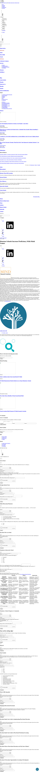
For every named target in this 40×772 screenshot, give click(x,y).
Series (1, 52)
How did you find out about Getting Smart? (7, 477)
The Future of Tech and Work (7, 108)
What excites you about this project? (6, 623)
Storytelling (4, 67)
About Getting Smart (4, 200)
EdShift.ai (2, 72)
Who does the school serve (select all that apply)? (8, 555)
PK (3, 558)
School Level (2, 667)
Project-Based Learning (6, 105)
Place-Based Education (6, 103)
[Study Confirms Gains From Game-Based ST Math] (20, 368)
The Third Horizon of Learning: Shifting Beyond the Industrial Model (11, 156)
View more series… (36, 196)
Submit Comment (3, 424)
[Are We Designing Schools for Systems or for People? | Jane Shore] (20, 116)
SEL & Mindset (4, 106)
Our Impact (4, 446)
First (10, 467)
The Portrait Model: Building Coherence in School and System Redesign (12, 163)
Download (1, 703)
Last (10, 468)
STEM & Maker (5, 107)
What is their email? (3, 570)
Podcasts (3, 5)
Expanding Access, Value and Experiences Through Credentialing (11, 159)
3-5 (3, 560)
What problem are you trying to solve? (6, 496)
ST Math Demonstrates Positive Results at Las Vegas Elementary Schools (15, 380)
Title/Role (2, 494)
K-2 (3, 559)
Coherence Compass (4, 61)
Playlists (1, 86)
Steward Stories (3, 177)
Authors (1, 205)
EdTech (3, 97)
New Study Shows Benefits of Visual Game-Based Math (12, 395)
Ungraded (4, 557)
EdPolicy (3, 96)
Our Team (3, 445)
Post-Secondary (4, 104)
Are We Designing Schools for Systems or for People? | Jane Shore (14, 123)
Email (1, 357)
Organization (2, 470)
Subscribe (1, 650)
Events (1, 56)
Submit (1, 358)
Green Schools (3, 190)
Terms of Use (4, 437)
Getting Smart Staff (3, 237)
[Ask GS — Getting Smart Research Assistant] (37, 769)
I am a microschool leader (7, 517)
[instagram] (2, 11)
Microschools (3, 169)
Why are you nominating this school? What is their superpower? (11, 565)
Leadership (4, 100)
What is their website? (4, 554)
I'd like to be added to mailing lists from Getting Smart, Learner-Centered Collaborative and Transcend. (17, 521)
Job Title (1, 471)
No (3, 524)
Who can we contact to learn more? (6, 569)
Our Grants (4, 444)
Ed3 (2, 98)
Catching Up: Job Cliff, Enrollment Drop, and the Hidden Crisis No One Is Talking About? (19, 136)
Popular (1, 82)
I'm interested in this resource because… (7, 514)
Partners (2, 69)
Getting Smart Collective (6, 443)
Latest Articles (3, 80)
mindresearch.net (8, 301)
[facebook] (2, 10)
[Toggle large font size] (1, 458)
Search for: (2, 41)
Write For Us (3, 84)
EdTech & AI (5, 676)
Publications (4, 7)
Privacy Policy (4, 436)
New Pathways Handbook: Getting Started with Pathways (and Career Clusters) (13, 161)
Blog (3, 4)
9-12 (4, 562)
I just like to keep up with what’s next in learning (11, 518)
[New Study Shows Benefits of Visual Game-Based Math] (20, 387)
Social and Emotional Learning (8, 675)
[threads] (2, 13)
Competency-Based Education (7, 94)
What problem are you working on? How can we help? (9, 472)
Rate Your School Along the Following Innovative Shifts (9, 573)
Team (1, 202)
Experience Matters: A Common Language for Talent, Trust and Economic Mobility (14, 154)
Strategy (3, 65)
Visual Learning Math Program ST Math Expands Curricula (13, 411)
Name (26, 423)
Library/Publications (4, 90)
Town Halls (2, 54)
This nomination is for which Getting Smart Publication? (9, 619)
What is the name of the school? (5, 553)
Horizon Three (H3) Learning (6, 173)
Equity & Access (5, 99)
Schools (3, 6)
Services (3, 8)
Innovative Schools (4, 186)
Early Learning (4, 95)
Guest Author (2, 125)
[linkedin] (2, 12)
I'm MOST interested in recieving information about (8, 673)
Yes (3, 523)
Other (4, 519)
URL (1, 621)
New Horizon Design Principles (25, 574)
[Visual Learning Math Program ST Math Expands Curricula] (20, 403)
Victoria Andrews (3, 145)
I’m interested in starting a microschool (9, 516)
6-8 (3, 561)
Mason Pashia (2, 132)
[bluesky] (2, 15)
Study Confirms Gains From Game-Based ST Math (11, 376)
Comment (1, 423)
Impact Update (3, 207)
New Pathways (3, 181)
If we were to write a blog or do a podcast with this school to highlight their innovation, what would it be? (17, 566)
